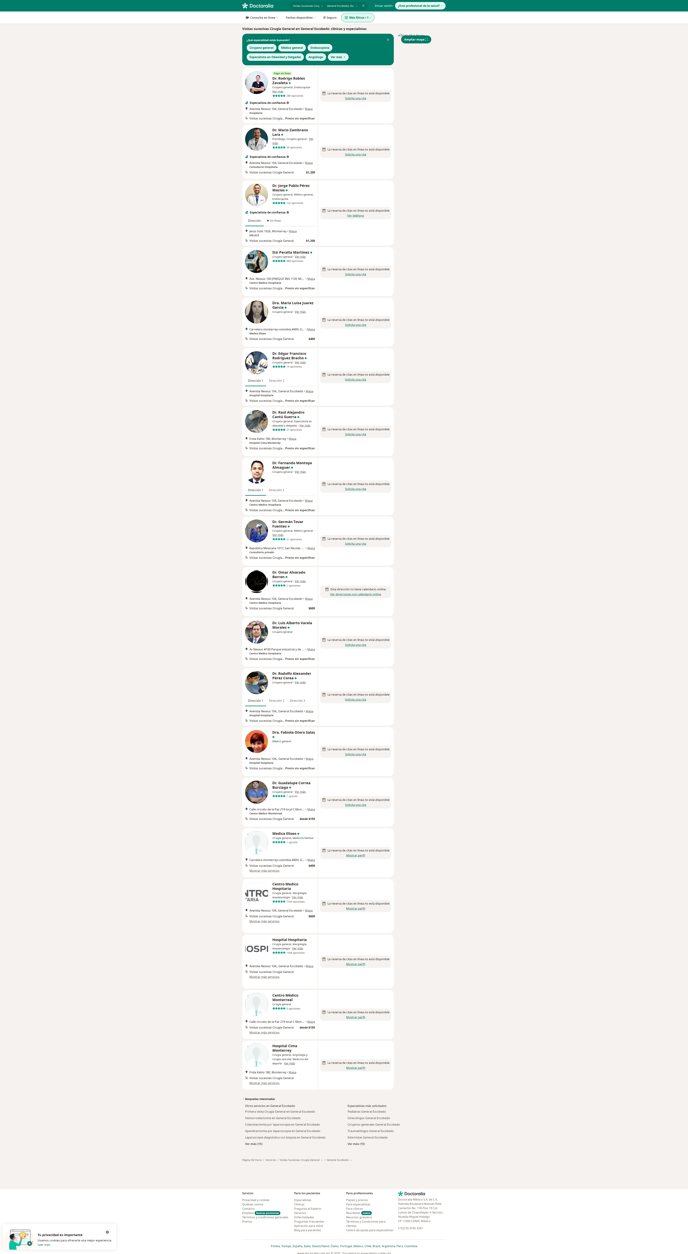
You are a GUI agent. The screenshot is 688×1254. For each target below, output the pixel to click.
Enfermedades (304, 1217)
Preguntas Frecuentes (309, 1222)
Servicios (271, 1160)
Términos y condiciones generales (265, 1217)
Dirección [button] (254, 221)
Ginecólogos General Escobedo (369, 1118)
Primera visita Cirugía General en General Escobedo (280, 1112)
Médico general (292, 48)
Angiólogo (316, 57)
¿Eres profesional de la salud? (419, 6)
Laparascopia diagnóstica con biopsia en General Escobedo (285, 1137)
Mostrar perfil (355, 855)
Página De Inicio (252, 1160)
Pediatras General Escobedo (367, 1112)
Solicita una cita (355, 98)
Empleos (260, 1213)
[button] (388, 40)
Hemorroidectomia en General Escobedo (273, 1118)
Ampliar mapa (414, 39)
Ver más (336, 57)
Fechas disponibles (299, 18)
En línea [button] (275, 221)
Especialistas (302, 1200)
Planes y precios (357, 1200)
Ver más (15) (253, 1144)
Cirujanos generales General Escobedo (374, 1124)
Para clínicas (354, 1209)
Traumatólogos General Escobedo (371, 1131)
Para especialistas (358, 1204)
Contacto (248, 1209)
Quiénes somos (252, 1204)
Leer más (44, 1245)
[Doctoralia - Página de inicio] (264, 5)
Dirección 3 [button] (297, 701)
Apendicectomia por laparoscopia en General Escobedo (282, 1131)
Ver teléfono (355, 216)
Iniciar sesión (384, 6)
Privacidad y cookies (256, 1200)
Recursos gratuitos (359, 1217)
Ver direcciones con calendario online (355, 594)
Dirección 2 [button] (276, 381)
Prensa (247, 1222)
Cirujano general (262, 48)
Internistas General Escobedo (368, 1137)
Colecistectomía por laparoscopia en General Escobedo (282, 1124)
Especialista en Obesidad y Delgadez (275, 57)
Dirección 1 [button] (255, 381)
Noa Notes (358, 1213)
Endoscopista (319, 48)
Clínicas (299, 1204)
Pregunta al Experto (307, 1209)
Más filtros (359, 18)
